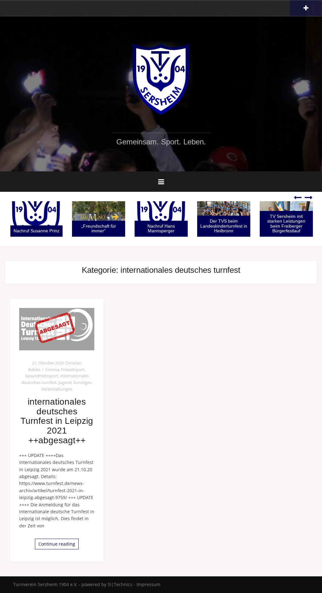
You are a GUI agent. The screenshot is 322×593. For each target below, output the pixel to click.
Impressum (148, 584)
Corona (52, 369)
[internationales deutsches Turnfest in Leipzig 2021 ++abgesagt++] (56, 329)
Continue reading (56, 544)
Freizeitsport (73, 369)
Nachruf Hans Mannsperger (150, 228)
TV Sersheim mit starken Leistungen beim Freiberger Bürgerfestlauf (275, 223)
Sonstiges (82, 382)
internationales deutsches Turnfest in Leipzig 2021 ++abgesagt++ (56, 421)
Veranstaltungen (56, 389)
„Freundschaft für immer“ (87, 228)
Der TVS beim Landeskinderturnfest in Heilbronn (212, 225)
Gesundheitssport (41, 376)
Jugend (64, 382)
